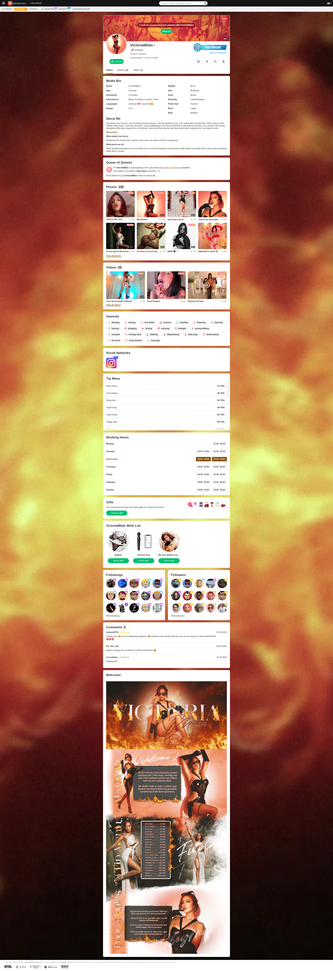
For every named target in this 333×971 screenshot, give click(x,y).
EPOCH (54, 962)
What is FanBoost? (218, 53)
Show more (111, 132)
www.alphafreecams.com (34, 962)
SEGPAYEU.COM (65, 962)
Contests (62, 9)
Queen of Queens (171, 168)
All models (7, 9)
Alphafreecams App (81, 9)
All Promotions (48, 9)
